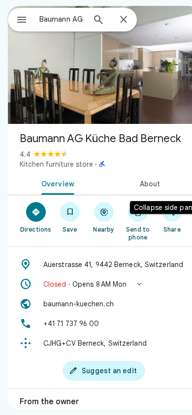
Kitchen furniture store (56, 164)
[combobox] (62, 19)
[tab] (56, 183)
